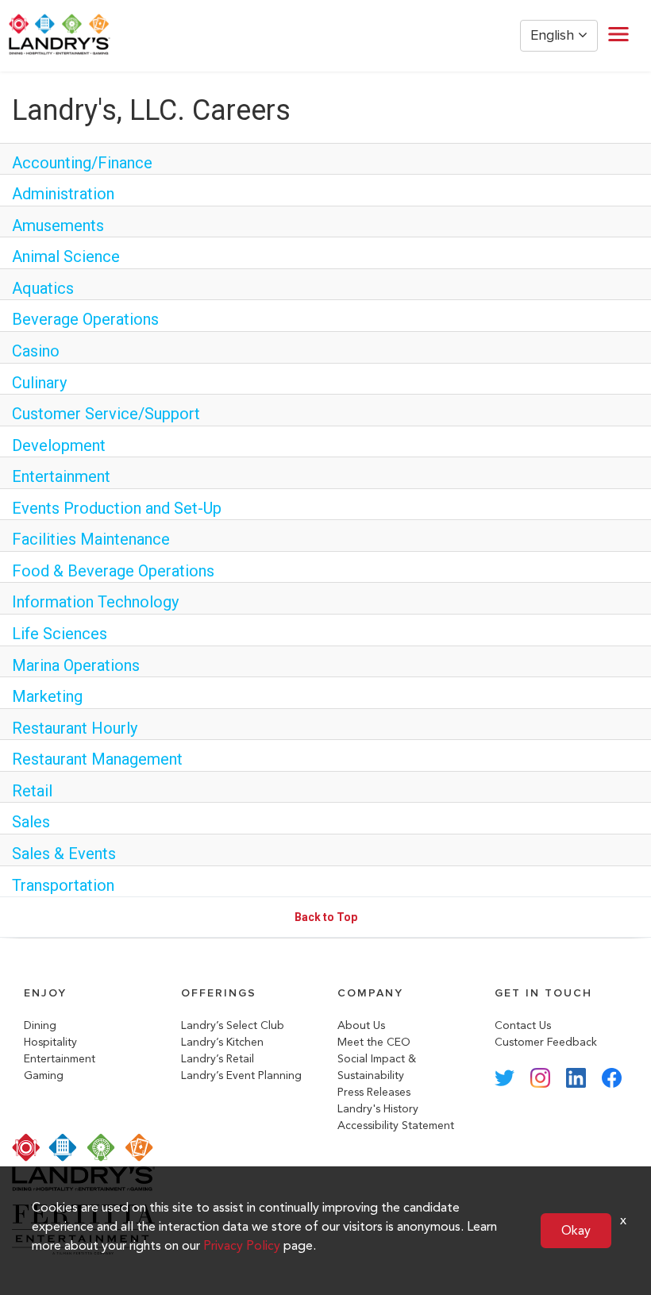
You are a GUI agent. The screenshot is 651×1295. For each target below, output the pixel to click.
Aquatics (43, 288)
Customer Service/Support (106, 413)
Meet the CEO (373, 1042)
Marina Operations (76, 665)
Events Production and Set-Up (116, 508)
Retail (32, 790)
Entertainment (61, 476)
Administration (63, 193)
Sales (31, 821)
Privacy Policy (241, 1245)
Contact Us (523, 1025)
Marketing (47, 696)
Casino (36, 350)
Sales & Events (64, 853)
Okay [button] (576, 1230)
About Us (361, 1025)
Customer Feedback (546, 1042)
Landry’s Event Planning (241, 1075)
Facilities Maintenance (91, 539)
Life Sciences (59, 633)
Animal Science (66, 256)
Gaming (44, 1075)
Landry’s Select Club (232, 1025)
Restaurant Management (97, 759)
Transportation (63, 885)
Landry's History (377, 1109)
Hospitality (50, 1042)
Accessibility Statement (395, 1125)
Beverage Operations (85, 319)
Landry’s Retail (217, 1059)
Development (59, 445)
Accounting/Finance (82, 162)
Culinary (39, 382)
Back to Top (326, 917)
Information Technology (95, 601)
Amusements (58, 225)
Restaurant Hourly (74, 728)
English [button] (554, 35)
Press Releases (373, 1092)
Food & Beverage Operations (113, 570)
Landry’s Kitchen (222, 1042)
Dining (40, 1025)
